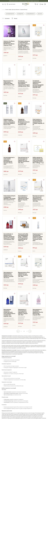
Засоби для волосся (30, 13)
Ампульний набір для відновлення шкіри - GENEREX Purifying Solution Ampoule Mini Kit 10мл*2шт (23, 237)
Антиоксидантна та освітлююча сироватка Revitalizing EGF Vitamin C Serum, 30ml (9, 161)
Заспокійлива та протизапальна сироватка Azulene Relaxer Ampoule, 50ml (23, 198)
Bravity (34, 325)
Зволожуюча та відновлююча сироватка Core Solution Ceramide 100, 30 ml (8, 275)
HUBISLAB (5, 134)
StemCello (6, 174)
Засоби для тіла (20, 13)
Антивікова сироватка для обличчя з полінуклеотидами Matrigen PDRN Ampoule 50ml (38, 84)
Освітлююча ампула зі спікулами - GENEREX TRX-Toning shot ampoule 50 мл (9, 197)
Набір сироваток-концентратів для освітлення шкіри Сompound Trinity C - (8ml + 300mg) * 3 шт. (38, 160)
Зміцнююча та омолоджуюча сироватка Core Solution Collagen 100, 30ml (23, 312)
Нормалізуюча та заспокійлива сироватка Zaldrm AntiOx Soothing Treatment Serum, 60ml (38, 237)
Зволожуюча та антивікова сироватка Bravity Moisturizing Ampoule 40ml (38, 312)
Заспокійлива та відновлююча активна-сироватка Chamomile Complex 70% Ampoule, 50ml (9, 236)
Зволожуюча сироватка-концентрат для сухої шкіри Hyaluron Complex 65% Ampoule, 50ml (9, 313)
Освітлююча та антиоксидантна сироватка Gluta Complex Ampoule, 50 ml (38, 122)
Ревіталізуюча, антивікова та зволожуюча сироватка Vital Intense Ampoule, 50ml (37, 44)
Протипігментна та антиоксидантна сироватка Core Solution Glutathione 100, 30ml (23, 160)
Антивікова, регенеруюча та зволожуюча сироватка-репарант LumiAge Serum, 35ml (24, 83)
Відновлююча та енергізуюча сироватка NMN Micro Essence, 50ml (9, 82)
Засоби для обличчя (10, 13)
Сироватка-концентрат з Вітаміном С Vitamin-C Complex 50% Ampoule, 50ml (24, 122)
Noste (34, 250)
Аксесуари (40, 13)
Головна (3, 9)
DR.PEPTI (5, 55)
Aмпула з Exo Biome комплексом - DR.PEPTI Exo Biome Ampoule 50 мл (9, 43)
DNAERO (20, 96)
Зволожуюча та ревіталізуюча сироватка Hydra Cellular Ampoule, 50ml (37, 275)
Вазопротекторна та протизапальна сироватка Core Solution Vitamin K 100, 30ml (38, 198)
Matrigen (34, 58)
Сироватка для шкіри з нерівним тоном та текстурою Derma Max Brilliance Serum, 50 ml (9, 122)
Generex (5, 210)
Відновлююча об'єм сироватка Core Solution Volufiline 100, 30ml (24, 274)
